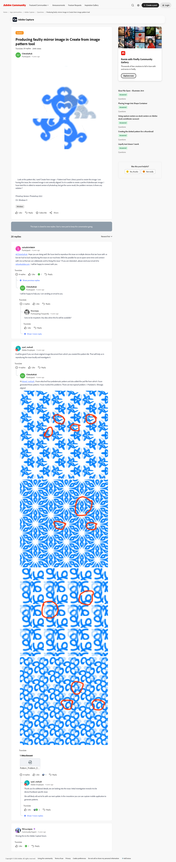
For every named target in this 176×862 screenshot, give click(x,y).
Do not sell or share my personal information (103, 858)
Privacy (68, 858)
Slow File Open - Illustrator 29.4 (131, 90)
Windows (20, 206)
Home (5, 12)
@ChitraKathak (22, 254)
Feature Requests (74, 5)
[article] (61, 261)
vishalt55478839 (28, 247)
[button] (150, 5)
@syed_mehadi (28, 381)
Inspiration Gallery (91, 5)
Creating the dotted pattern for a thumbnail (135, 131)
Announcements (58, 5)
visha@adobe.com (23, 264)
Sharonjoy (35, 311)
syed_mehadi (27, 347)
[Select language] (138, 5)
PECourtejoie (27, 829)
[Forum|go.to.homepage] (14, 5)
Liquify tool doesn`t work (128, 144)
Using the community (45, 858)
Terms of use (59, 858)
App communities (16, 12)
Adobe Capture (29, 12)
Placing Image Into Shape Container (132, 103)
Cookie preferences (79, 858)
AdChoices (127, 858)
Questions (40, 12)
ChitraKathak (27, 53)
